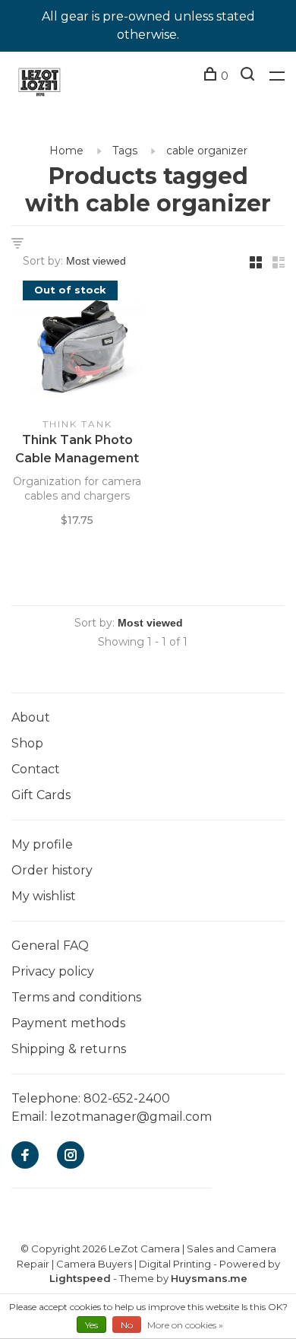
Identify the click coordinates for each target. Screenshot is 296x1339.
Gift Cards (41, 795)
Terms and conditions (76, 997)
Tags (124, 150)
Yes (91, 1325)
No (127, 1325)
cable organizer (206, 150)
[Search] (249, 76)
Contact (35, 769)
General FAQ (50, 945)
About (30, 717)
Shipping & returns (68, 1049)
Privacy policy (52, 971)
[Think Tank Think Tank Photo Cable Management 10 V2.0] (77, 349)
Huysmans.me (209, 1278)
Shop (27, 743)
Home (66, 150)
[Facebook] (25, 1156)
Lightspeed (80, 1278)
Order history (52, 870)
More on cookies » (185, 1325)
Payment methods (68, 1023)
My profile (42, 844)
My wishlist (43, 896)
